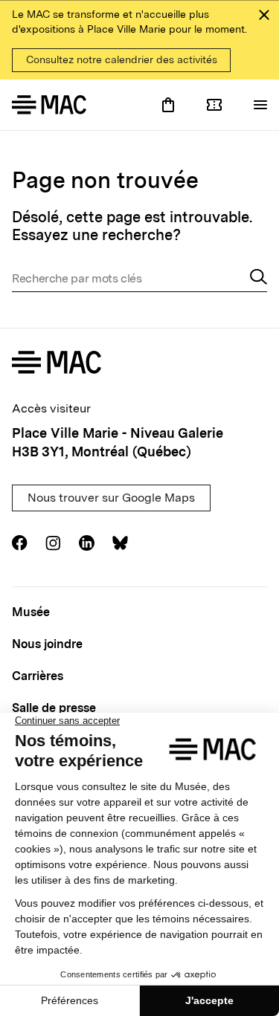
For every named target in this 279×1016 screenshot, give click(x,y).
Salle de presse (54, 708)
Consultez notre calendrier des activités (121, 59)
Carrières (37, 676)
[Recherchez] (258, 278)
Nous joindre (47, 644)
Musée (31, 612)
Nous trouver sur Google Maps (111, 498)
